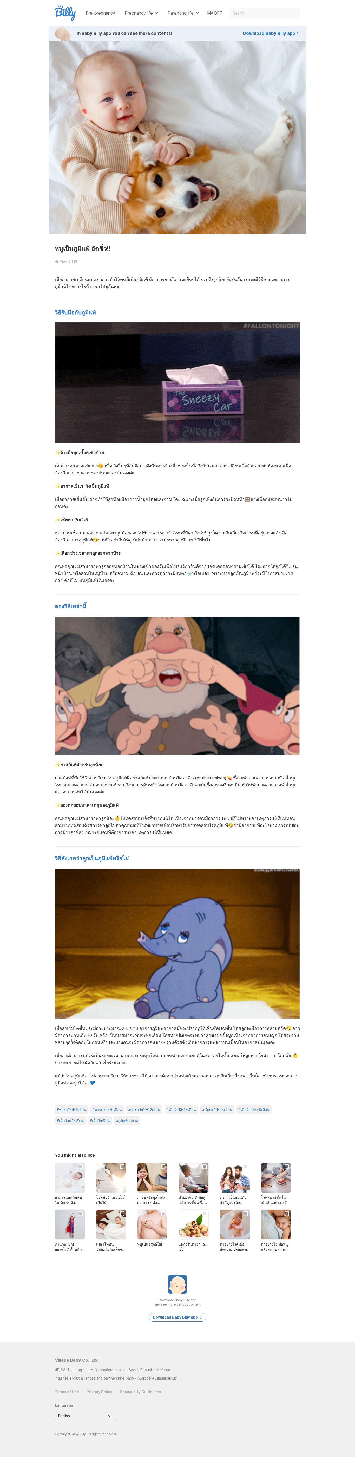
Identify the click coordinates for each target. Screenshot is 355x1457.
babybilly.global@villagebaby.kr (151, 1378)
